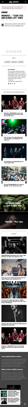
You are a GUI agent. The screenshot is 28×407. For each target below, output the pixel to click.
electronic (7, 62)
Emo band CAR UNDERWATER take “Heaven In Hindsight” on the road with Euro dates (14, 185)
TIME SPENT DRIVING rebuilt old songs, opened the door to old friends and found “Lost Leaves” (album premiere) (13, 394)
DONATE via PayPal (6, 369)
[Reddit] (18, 52)
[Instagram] (12, 84)
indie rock (14, 62)
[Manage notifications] (25, 404)
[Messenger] (10, 52)
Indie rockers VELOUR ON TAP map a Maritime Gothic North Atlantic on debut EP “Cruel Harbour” (14, 400)
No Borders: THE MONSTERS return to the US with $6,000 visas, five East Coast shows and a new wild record (13, 114)
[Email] (21, 52)
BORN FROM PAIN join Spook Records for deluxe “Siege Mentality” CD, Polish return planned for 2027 (13, 256)
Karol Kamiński (11, 69)
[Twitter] (13, 52)
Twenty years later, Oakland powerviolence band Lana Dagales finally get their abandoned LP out (13, 278)
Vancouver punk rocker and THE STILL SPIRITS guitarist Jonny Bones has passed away (14, 324)
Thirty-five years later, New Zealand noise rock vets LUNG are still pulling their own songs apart (13, 138)
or (11, 369)
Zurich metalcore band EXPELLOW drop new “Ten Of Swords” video (13, 162)
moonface (21, 62)
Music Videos (4, 12)
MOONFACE (7, 24)
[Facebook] (7, 52)
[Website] (14, 84)
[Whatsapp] (15, 52)
